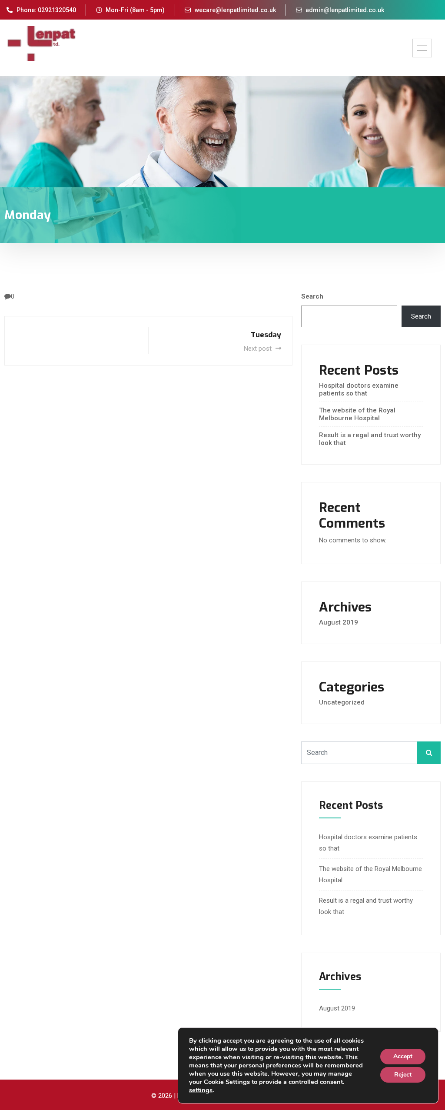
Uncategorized (342, 702)
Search (312, 296)
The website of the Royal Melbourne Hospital (357, 414)
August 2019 (338, 622)
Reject (403, 1074)
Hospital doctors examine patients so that (359, 389)
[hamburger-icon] (422, 48)
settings (201, 1090)
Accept (402, 1056)
